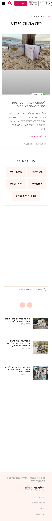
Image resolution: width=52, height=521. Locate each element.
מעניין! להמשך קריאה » (37, 136)
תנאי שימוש (40, 514)
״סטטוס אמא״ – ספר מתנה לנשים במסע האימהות (28, 104)
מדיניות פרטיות (38, 503)
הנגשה (42, 508)
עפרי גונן (12, 478)
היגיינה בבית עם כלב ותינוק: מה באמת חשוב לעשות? (17, 320)
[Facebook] (22, 305)
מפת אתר (41, 497)
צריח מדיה (35, 481)
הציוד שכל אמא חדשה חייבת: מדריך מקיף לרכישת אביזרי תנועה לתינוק (18, 343)
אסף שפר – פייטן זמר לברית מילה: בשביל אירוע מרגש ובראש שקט (17, 369)
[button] (3, 3)
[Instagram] (29, 305)
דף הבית (46, 16)
